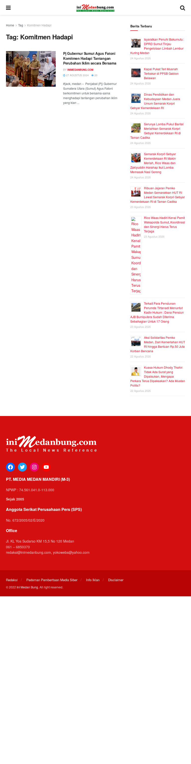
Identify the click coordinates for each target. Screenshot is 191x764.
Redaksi (12, 579)
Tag (20, 25)
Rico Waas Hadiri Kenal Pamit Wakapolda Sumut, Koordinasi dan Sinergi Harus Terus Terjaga (164, 224)
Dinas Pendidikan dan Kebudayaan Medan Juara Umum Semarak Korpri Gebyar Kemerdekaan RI (155, 101)
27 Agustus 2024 (77, 75)
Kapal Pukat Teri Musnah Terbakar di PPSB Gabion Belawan (161, 73)
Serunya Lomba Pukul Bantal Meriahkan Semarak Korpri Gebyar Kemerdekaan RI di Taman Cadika (157, 130)
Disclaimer (115, 579)
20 (95, 75)
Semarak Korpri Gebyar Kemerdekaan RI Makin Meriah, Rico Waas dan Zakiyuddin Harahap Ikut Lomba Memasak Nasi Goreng (153, 163)
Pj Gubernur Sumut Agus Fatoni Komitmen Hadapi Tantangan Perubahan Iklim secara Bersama (90, 58)
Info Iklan (92, 579)
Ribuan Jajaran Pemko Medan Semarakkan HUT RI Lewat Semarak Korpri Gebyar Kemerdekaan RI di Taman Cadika (157, 195)
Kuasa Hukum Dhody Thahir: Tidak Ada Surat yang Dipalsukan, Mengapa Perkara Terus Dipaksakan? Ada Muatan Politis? (157, 376)
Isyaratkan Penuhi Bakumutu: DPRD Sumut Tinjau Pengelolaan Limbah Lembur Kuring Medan (157, 46)
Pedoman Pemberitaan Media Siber (51, 579)
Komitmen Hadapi (39, 25)
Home (10, 25)
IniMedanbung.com (80, 69)
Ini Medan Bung (27, 587)
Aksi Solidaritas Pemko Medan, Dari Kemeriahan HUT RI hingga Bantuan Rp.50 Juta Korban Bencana (157, 344)
